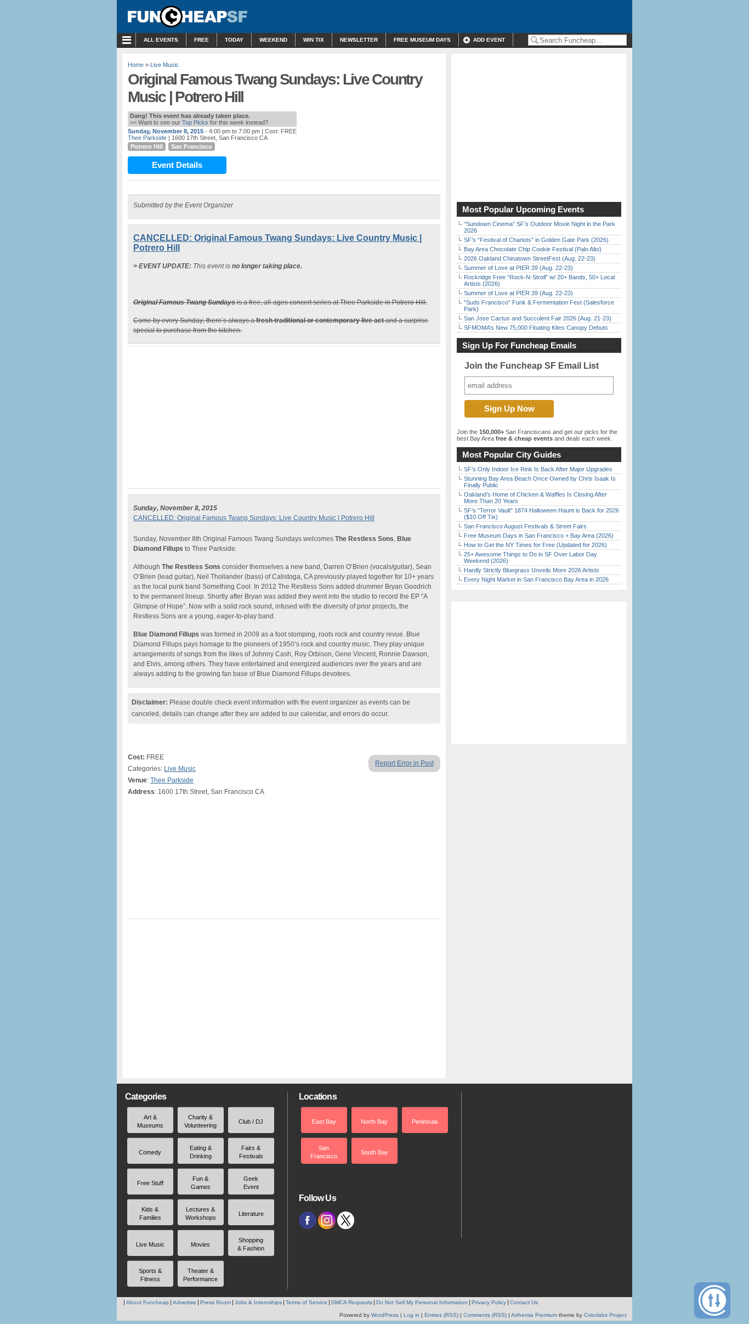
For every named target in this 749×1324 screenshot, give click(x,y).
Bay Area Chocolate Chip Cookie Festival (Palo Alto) (533, 249)
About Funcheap (147, 1302)
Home (136, 64)
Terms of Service (306, 1302)
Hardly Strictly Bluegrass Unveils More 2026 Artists (531, 570)
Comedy (150, 1152)
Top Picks (195, 122)
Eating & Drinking (201, 1152)
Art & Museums (150, 1121)
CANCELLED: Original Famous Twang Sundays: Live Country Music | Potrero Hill (253, 518)
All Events (161, 40)
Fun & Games (201, 1182)
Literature (251, 1213)
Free (201, 40)
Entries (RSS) (441, 1315)
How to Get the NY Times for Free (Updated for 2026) (535, 545)
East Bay (324, 1121)
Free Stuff (150, 1183)
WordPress (385, 1315)
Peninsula (425, 1121)
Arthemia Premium (534, 1315)
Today (234, 40)
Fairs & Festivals (251, 1152)
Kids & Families (150, 1213)
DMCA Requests (351, 1302)
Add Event (489, 40)
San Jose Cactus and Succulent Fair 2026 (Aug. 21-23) (537, 318)
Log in (411, 1315)
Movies (200, 1244)
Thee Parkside (147, 137)
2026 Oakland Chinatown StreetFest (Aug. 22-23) (529, 258)
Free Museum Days (422, 40)
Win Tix (313, 40)
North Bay (374, 1121)
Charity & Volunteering (200, 1121)
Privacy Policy (489, 1302)
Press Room (215, 1302)
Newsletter (359, 40)
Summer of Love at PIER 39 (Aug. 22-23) (518, 267)
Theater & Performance (200, 1274)
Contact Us (524, 1302)
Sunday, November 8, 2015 (165, 131)
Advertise (184, 1302)
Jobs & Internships (258, 1302)
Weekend (273, 40)
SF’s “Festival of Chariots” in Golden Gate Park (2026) (536, 239)
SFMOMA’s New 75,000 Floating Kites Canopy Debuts (536, 327)
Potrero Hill (146, 146)
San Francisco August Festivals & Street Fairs (525, 526)
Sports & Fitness (150, 1274)
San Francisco (191, 146)
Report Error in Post (404, 763)
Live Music (164, 64)
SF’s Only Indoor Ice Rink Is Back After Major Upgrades (538, 469)
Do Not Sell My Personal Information (422, 1302)
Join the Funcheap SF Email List (531, 365)
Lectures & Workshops (200, 1213)
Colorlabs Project (605, 1315)
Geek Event (251, 1182)
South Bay (374, 1152)
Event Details (177, 165)
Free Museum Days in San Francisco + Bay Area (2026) (539, 535)
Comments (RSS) (485, 1315)
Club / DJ (251, 1121)
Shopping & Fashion (250, 1244)
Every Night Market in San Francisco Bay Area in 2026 (536, 579)
